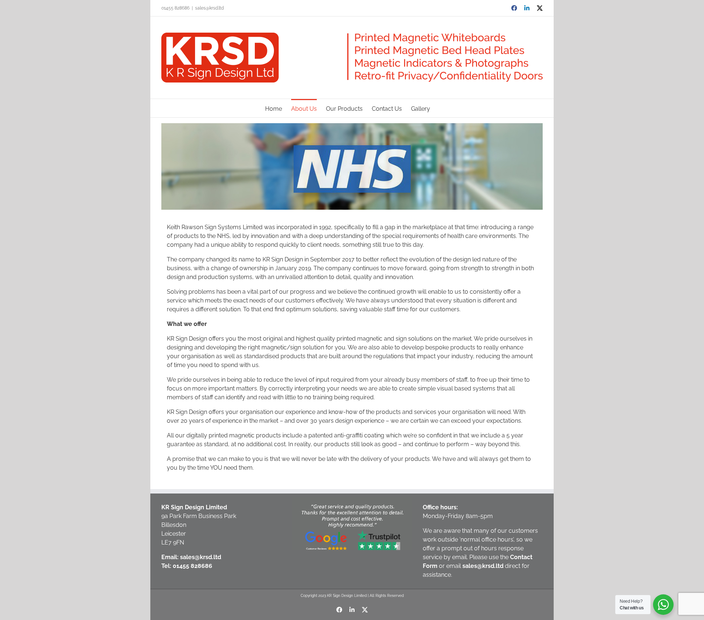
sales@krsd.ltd (209, 8)
